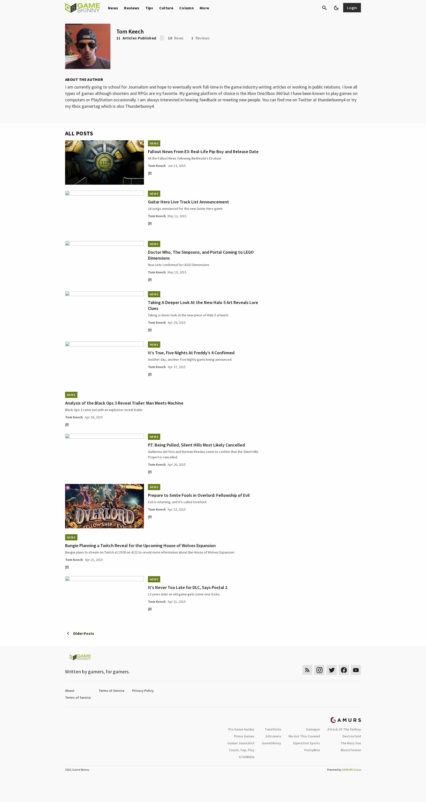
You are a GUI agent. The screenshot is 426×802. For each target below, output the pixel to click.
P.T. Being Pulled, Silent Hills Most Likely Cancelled (196, 445)
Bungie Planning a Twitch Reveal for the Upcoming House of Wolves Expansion (140, 545)
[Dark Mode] (336, 8)
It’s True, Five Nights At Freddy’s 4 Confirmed (191, 353)
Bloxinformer (351, 750)
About (69, 690)
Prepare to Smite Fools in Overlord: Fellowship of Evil (199, 495)
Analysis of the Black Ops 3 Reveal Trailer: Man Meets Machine (124, 403)
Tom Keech (157, 165)
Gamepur (313, 729)
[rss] (307, 670)
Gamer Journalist (241, 743)
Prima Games (244, 736)
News (113, 7)
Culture (166, 7)
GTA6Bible (246, 757)
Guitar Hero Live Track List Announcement (188, 202)
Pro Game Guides (241, 729)
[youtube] (356, 670)
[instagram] (319, 670)
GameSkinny (271, 743)
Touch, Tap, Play (241, 750)
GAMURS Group (351, 769)
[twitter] (331, 670)
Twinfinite (273, 729)
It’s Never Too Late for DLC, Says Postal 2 (187, 587)
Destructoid (351, 736)
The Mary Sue (350, 743)
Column (186, 7)
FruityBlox (312, 750)
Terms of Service (111, 690)
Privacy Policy (143, 690)
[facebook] (344, 670)
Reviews (131, 7)
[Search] (324, 8)
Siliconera (273, 736)
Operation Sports (306, 743)
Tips (149, 7)
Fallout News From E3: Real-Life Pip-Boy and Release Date (203, 151)
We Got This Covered (304, 736)
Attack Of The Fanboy (344, 729)
